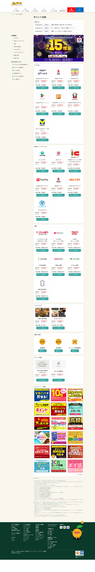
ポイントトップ (14, 526)
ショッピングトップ (51, 526)
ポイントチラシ (26, 537)
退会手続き (50, 547)
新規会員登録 (71, 10)
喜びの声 (37, 539)
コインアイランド (26, 526)
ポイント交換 (50, 543)
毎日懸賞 (37, 526)
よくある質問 (17, 551)
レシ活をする (17, 79)
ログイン (79, 10)
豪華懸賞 (37, 530)
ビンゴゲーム (25, 539)
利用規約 (27, 551)
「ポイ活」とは (50, 530)
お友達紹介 (13, 527)
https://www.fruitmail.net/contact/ (45, 482)
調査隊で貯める (63, 10)
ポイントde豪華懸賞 (39, 532)
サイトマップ (40, 551)
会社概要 (44, 551)
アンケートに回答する (18, 67)
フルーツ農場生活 (26, 531)
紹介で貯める (44, 10)
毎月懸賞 (37, 529)
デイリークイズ (26, 536)
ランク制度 (50, 534)
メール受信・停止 (51, 546)
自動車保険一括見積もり (16, 530)
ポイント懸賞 (38, 533)
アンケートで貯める (25, 10)
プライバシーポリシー (33, 551)
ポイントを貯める (16, 10)
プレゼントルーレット (40, 536)
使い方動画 (50, 531)
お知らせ (12, 551)
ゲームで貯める (35, 10)
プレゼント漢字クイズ (40, 535)
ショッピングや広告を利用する (20, 64)
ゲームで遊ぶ (16, 70)
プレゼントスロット (39, 538)
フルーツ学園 (25, 528)
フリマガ (13, 540)
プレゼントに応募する (18, 76)
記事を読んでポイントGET (28, 534)
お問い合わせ (22, 551)
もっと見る (80, 474)
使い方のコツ (50, 533)
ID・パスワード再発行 (52, 544)
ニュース (13, 539)
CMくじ (24, 540)
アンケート (13, 534)
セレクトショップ (26, 527)
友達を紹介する (16, 73)
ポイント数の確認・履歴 (52, 541)
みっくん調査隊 (14, 528)
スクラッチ (25, 533)
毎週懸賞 (37, 527)
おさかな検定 (25, 530)
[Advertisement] (21, 24)
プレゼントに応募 (53, 10)
